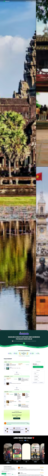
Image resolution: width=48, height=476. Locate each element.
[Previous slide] (3, 453)
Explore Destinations (28, 1)
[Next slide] (44, 453)
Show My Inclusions (16, 418)
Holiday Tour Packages (35, 1)
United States (4, 473)
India (8, 473)
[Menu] (43, 1)
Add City (35, 372)
